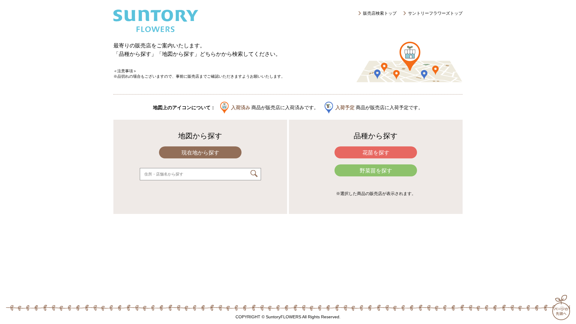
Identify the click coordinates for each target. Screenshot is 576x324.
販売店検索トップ (380, 13)
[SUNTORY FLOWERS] (156, 30)
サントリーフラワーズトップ (435, 13)
